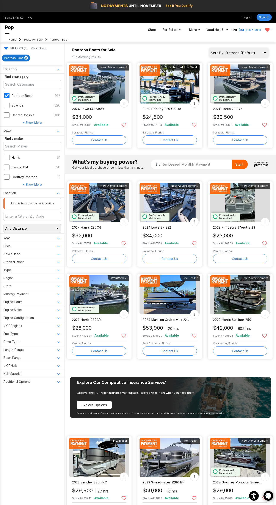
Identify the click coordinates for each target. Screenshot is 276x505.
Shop (152, 29)
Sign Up (264, 17)
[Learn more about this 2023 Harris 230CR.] (99, 294)
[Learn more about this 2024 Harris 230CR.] (240, 84)
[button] (254, 496)
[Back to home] (9, 30)
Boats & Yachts (14, 17)
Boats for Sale (33, 39)
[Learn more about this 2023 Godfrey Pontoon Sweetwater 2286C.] (240, 457)
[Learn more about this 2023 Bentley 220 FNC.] (99, 457)
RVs (30, 17)
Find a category (16, 76)
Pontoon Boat (22, 95)
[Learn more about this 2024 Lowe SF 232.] (170, 202)
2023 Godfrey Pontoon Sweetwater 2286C (237, 482)
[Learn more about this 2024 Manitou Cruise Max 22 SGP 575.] (170, 294)
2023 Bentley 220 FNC (89, 482)
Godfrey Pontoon (24, 177)
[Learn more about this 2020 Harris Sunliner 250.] (240, 294)
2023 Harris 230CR (86, 320)
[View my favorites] (267, 30)
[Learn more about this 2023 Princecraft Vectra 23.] (240, 202)
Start (239, 164)
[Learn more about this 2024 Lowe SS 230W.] (99, 84)
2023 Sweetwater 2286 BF (163, 482)
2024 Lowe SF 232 (157, 227)
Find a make (14, 138)
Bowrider (18, 105)
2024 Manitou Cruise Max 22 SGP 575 (167, 320)
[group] (16, 58)
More (193, 29)
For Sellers (170, 29)
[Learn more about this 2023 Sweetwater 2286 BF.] (170, 457)
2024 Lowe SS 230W (88, 109)
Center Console (23, 115)
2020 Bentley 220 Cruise (162, 109)
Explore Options (94, 405)
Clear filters (38, 48)
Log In (247, 17)
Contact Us (99, 140)
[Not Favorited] (123, 124)
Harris (16, 157)
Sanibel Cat (20, 167)
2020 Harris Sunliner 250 (232, 320)
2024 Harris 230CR (227, 109)
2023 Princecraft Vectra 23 (234, 227)
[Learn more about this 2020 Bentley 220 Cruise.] (170, 84)
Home (12, 39)
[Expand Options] (124, 103)
